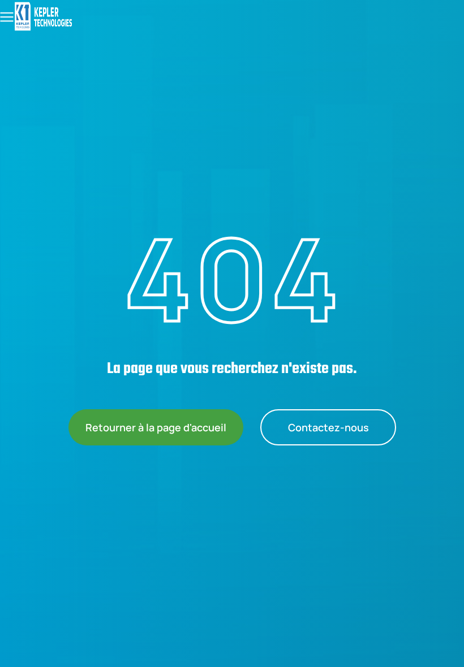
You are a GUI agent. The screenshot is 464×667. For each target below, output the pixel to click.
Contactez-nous (327, 427)
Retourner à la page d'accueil (155, 427)
